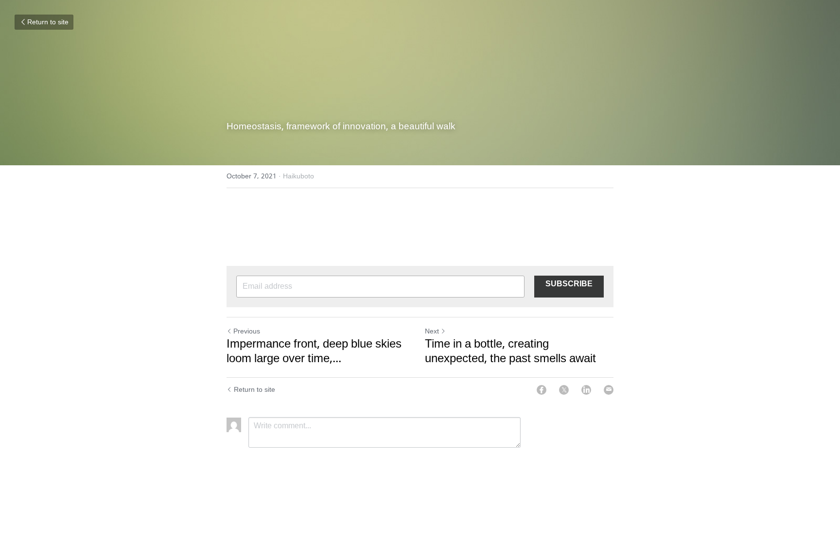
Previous (246, 331)
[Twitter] (564, 390)
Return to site (48, 22)
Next (432, 331)
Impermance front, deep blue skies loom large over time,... (314, 352)
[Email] (608, 390)
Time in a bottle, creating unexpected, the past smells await (510, 352)
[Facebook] (541, 390)
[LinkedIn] (586, 390)
